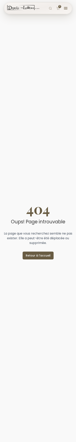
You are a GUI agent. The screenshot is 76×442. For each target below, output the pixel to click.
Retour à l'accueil (38, 255)
